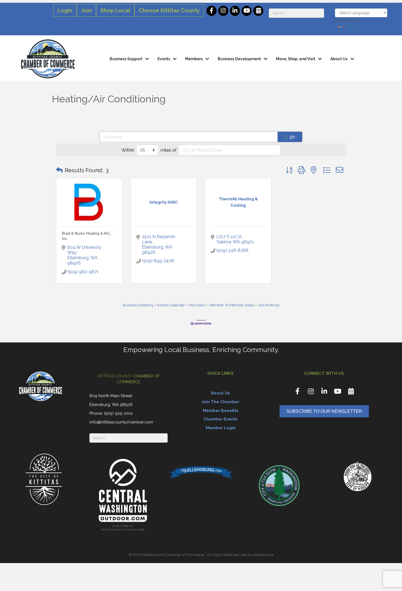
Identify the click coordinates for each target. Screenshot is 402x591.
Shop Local (115, 10)
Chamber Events (220, 419)
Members (194, 59)
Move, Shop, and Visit (295, 59)
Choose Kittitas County (169, 10)
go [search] (292, 136)
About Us (339, 59)
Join (86, 10)
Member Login (220, 427)
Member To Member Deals (231, 305)
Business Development (239, 59)
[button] (59, 170)
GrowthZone (263, 555)
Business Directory (138, 305)
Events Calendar (171, 305)
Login (64, 10)
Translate (355, 26)
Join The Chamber (220, 401)
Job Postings (268, 305)
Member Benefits (220, 410)
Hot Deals (197, 305)
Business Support (126, 59)
